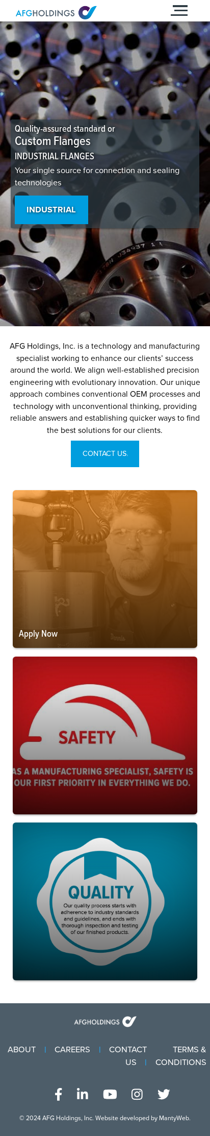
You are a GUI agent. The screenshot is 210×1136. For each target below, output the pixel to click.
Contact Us (104, 453)
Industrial (51, 210)
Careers (72, 1050)
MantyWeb (174, 1118)
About (22, 1050)
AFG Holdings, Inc (67, 1118)
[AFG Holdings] (77, 12)
